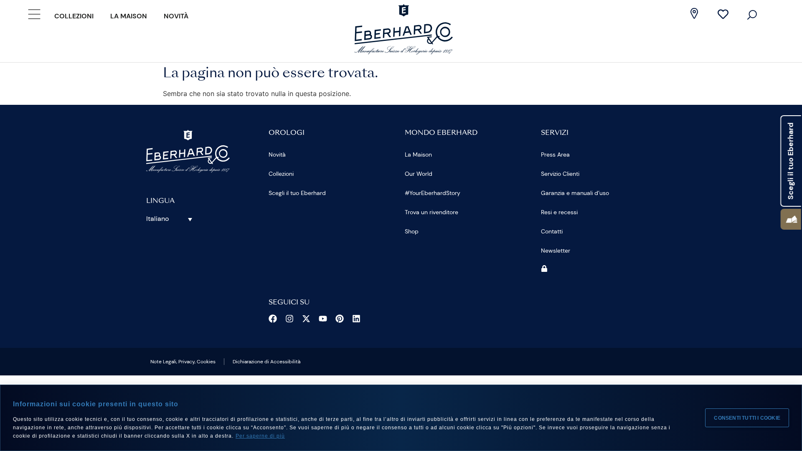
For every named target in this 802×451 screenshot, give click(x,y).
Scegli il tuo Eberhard (297, 193)
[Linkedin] (356, 318)
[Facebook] (273, 318)
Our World (418, 173)
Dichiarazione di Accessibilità (266, 361)
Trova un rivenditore (431, 212)
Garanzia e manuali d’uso (575, 193)
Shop (412, 231)
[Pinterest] (339, 318)
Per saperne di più (260, 436)
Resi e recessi (559, 212)
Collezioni (74, 16)
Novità (176, 16)
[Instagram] (289, 318)
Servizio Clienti (560, 173)
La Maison (128, 16)
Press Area (555, 154)
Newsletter (555, 250)
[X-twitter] (306, 318)
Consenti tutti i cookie (747, 418)
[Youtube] (323, 318)
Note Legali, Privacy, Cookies (183, 361)
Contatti (552, 231)
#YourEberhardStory (432, 193)
